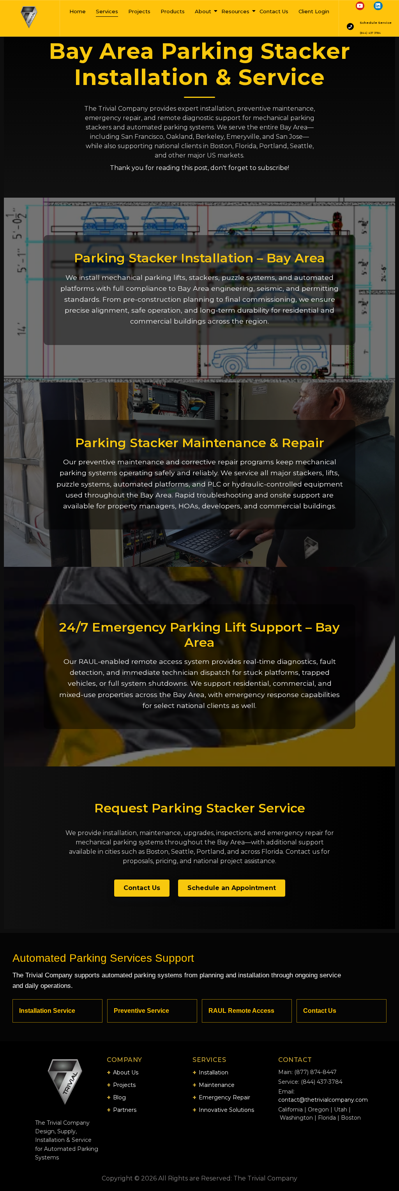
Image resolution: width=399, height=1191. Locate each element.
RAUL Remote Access (241, 1010)
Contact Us (274, 11)
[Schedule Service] (350, 26)
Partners (124, 1109)
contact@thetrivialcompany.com (323, 1099)
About (203, 11)
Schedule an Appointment (231, 888)
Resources (235, 11)
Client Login (313, 11)
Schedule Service (376, 23)
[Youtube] (360, 6)
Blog (119, 1097)
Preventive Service (141, 1010)
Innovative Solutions (226, 1109)
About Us (125, 1072)
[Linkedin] (378, 6)
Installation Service (47, 1010)
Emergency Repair (224, 1097)
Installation (213, 1072)
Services (107, 11)
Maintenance (217, 1084)
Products (173, 11)
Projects (139, 11)
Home (77, 11)
